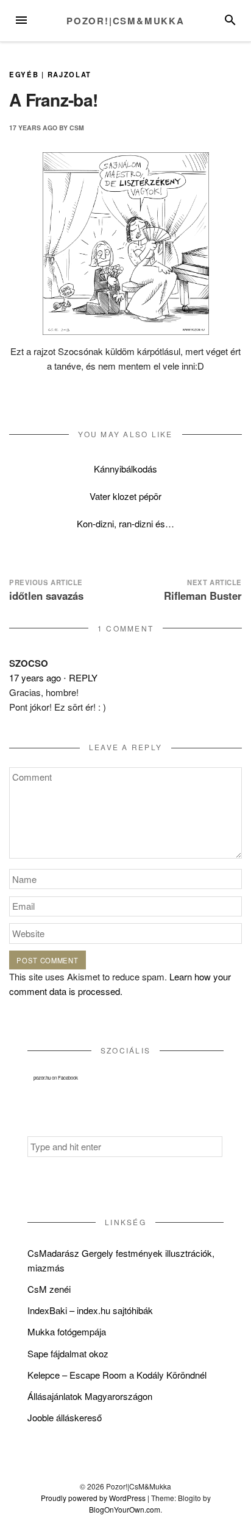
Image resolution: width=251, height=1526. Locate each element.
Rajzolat (70, 74)
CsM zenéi (49, 1288)
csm (76, 127)
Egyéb (23, 74)
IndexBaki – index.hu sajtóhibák (90, 1310)
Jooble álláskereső (64, 1417)
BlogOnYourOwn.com (124, 1509)
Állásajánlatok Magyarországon (89, 1396)
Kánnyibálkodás (125, 468)
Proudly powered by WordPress (93, 1498)
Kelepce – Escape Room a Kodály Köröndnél (117, 1374)
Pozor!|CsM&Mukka (125, 20)
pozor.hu (42, 1077)
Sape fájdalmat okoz (67, 1353)
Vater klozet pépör (125, 496)
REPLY (83, 677)
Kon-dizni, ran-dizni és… (125, 523)
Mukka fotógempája (66, 1331)
